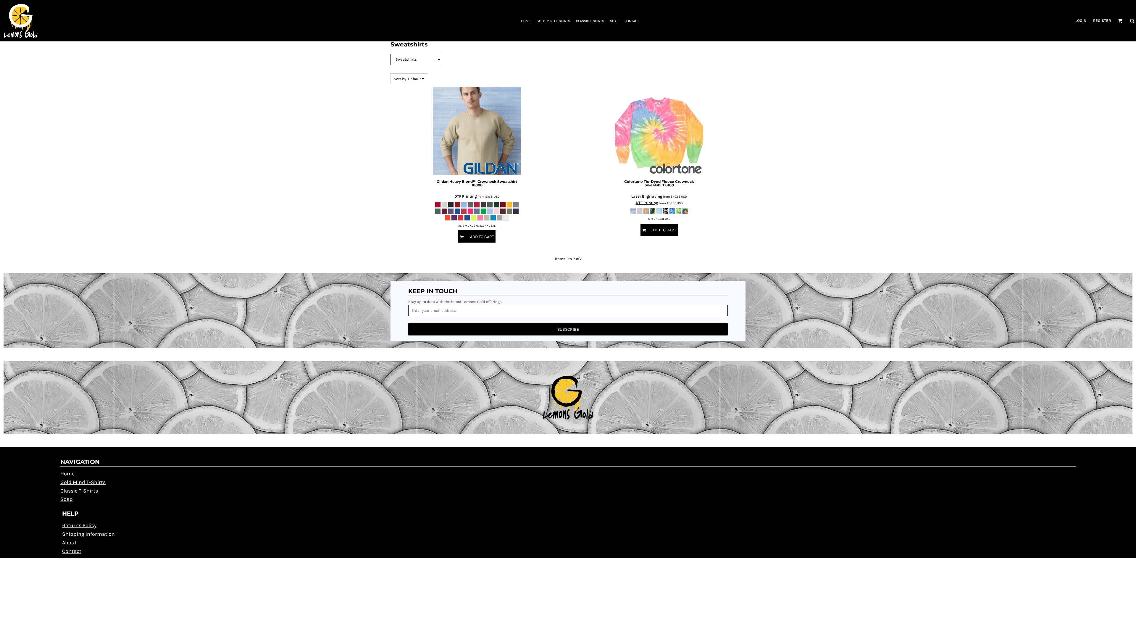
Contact (71, 551)
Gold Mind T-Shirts (83, 482)
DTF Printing (465, 196)
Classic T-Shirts (79, 491)
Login (1080, 20)
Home (67, 473)
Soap (66, 499)
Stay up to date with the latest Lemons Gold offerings (455, 301)
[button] (1120, 20)
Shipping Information (88, 534)
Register (1102, 20)
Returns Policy (79, 525)
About (69, 542)
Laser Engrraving (646, 196)
